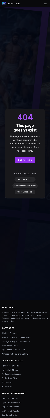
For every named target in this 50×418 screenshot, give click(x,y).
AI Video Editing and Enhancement (16, 337)
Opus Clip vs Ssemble (11, 402)
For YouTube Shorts (10, 366)
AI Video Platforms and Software (15, 354)
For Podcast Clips (9, 378)
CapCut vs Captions (10, 407)
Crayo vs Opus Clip (10, 398)
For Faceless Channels (11, 374)
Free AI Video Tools (25, 179)
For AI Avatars (7, 386)
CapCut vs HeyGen (10, 415)
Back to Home (25, 160)
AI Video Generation (10, 333)
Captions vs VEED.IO (10, 411)
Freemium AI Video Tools (25, 185)
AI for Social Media (10, 345)
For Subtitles (7, 382)
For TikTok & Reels (10, 370)
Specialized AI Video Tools (13, 350)
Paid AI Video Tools (25, 192)
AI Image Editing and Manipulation (16, 341)
